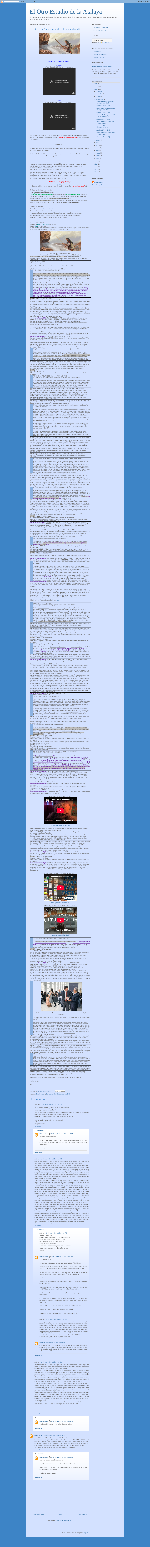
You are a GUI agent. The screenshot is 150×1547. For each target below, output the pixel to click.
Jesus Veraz (38, 1435)
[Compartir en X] (60, 1091)
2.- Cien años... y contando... (101, 27)
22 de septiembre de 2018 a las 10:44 (57, 1319)
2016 (96, 164)
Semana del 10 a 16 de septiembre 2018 (58, 1094)
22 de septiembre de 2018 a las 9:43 (62, 1256)
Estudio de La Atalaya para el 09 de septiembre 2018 (105, 122)
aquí (58, 600)
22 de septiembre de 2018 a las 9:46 (62, 1421)
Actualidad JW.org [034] (103, 130)
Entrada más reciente (37, 1514)
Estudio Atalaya (40, 1094)
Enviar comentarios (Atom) (63, 1520)
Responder (37, 1126)
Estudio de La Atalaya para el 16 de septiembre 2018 (105, 115)
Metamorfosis (43, 1134)
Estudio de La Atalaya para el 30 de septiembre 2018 (105, 102)
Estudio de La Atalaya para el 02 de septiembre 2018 (105, 133)
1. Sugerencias (96, 51)
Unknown (42, 1342)
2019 (96, 86)
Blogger (85, 1533)
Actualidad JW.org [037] (103, 105)
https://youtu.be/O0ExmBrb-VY (60, 902)
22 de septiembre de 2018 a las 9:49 (62, 1457)
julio (97, 142)
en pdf (59, 184)
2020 (96, 84)
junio (97, 145)
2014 (96, 169)
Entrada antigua (82, 1514)
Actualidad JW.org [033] (103, 137)
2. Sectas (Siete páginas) (99, 54)
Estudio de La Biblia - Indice (102, 67)
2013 (96, 172)
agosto (98, 140)
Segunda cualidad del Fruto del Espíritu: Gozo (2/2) (105, 126)
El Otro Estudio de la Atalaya (66, 11)
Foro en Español (48, 209)
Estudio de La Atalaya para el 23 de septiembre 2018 (105, 109)
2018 (96, 89)
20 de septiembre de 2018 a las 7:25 (56, 1233)
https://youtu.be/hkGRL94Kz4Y (60, 935)
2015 (96, 166)
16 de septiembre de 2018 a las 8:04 (51, 1159)
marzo (98, 153)
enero (98, 158)
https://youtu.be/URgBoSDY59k (60, 825)
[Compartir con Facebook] (62, 1091)
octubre (98, 96)
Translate (106, 42)
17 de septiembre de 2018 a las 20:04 (54, 1435)
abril (97, 150)
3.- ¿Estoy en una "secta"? (100, 30)
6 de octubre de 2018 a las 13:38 (55, 1342)
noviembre (99, 94)
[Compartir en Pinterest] (64, 1091)
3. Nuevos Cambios (98, 57)
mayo (98, 148)
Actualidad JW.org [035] (103, 119)
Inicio (60, 1514)
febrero (98, 155)
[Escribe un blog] (58, 1091)
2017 (96, 161)
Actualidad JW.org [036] (103, 112)
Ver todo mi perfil (97, 185)
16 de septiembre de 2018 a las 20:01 (52, 1362)
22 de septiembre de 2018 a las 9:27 (62, 1134)
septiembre (99, 99)
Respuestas (40, 1130)
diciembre (99, 91)
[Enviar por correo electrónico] (56, 1091)
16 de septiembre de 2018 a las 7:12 (51, 1104)
